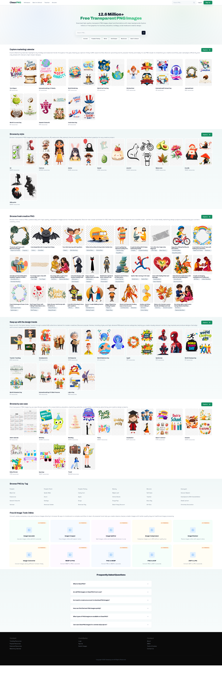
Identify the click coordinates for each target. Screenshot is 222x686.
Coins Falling (144, 310)
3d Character (72, 358)
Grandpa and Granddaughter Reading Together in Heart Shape (18, 277)
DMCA (148, 643)
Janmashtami (189, 88)
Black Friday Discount (118, 504)
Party (99, 437)
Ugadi (128, 358)
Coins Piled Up (119, 279)
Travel (70, 472)
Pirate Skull (104, 281)
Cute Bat (40, 250)
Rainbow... (208, 250)
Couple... (133, 250)
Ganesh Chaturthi (44, 122)
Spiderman (159, 358)
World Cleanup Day (190, 358)
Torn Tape (154, 250)
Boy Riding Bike (176, 253)
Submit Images (82, 646)
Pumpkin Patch (48, 489)
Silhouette (13, 202)
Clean (15, 2)
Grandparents (90, 307)
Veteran (12, 504)
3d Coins (143, 307)
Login (80, 641)
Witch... (71, 307)
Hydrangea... (14, 310)
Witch (105, 38)
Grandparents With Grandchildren (190, 497)
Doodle (187, 168)
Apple (80, 497)
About (149, 641)
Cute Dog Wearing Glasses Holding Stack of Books (122, 248)
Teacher (47, 2)
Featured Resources (16, 646)
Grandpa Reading (15, 281)
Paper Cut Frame (15, 250)
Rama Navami (177, 279)
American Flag (82, 504)
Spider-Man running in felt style (140, 276)
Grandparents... (15, 279)
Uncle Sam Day (72, 122)
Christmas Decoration (187, 504)
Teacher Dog (119, 250)
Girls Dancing (73, 250)
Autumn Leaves (167, 307)
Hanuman (133, 307)
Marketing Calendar (15, 648)
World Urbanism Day (16, 392)
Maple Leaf (115, 493)
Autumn (54, 2)
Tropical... (25, 250)
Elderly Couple (90, 310)
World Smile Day (73, 88)
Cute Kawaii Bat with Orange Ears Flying (42, 247)
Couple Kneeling (143, 250)
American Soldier (49, 504)
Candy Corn (81, 493)
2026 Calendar (14, 437)
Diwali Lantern (185, 500)
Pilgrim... (108, 307)
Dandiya (46, 500)
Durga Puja (115, 500)
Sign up (208, 2)
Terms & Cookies (152, 646)
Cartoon (41, 168)
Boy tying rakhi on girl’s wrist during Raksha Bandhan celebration (58, 277)
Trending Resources (16, 641)
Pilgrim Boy (109, 310)
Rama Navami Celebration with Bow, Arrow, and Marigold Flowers (182, 277)
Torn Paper (42, 279)
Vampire (88, 281)
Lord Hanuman (125, 307)
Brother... (54, 279)
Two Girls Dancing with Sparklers (72, 247)
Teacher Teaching (15, 358)
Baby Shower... (52, 307)
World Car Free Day (103, 88)
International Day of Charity (47, 88)
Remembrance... (35, 307)
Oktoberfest (130, 88)
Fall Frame (149, 493)
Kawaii (99, 168)
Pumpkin (12, 489)
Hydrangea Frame (15, 307)
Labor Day (71, 392)
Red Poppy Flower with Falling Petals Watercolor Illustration (37, 306)
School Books (116, 497)
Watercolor (159, 168)
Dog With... (119, 253)
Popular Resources (15, 643)
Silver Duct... (163, 250)
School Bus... (90, 250)
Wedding (70, 437)
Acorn (45, 497)
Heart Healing (157, 281)
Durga (80, 500)
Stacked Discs (119, 281)
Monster (149, 489)
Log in (200, 2)
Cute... (34, 250)
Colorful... (158, 307)
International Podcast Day (163, 88)
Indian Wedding (206, 279)
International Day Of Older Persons (49, 392)
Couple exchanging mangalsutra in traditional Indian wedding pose (200, 277)
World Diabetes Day (103, 358)
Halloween (27, 2)
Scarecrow (13, 497)
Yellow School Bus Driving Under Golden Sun (99, 247)
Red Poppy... (34, 310)
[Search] (194, 2)
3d (10, 168)
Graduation (129, 437)
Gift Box (149, 504)
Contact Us (150, 648)
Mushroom (124, 38)
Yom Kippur (13, 88)
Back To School (135, 38)
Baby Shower (52, 310)
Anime (70, 168)
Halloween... (75, 279)
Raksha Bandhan (64, 279)
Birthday (41, 437)
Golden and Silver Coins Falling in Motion (145, 306)
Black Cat (12, 493)
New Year (41, 472)
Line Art (128, 168)
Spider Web (47, 493)
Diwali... (65, 250)
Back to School (37, 2)
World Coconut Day (15, 122)
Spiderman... (135, 279)
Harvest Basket (185, 493)
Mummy (114, 489)
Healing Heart (157, 279)
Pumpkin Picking (95, 38)
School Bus (99, 250)
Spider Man (145, 279)
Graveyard (184, 489)
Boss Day (149, 500)
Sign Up (80, 643)
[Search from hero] (144, 33)
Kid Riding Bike (176, 250)
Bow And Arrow (178, 281)
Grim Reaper (114, 38)
